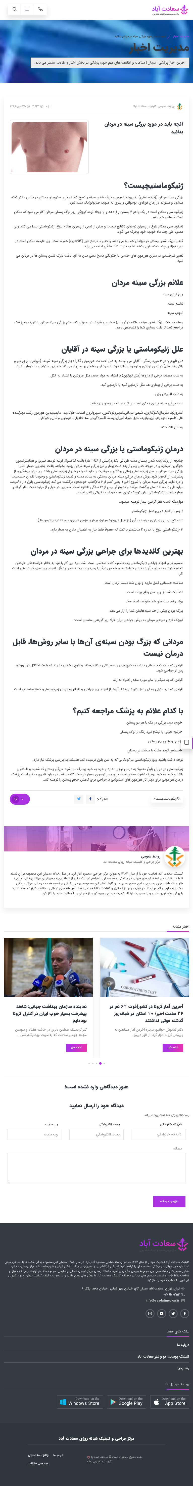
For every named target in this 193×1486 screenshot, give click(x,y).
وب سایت (51, 1124)
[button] (104, 1063)
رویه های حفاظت (39, 1463)
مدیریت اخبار (181, 36)
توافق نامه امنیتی (38, 1455)
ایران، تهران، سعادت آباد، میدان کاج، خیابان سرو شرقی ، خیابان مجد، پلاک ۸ (131, 1288)
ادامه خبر (173, 1047)
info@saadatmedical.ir (163, 1300)
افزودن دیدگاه (169, 1201)
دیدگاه (177, 1148)
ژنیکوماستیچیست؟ (165, 799)
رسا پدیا (183, 1368)
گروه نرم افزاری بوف (99, 1461)
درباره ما (183, 1345)
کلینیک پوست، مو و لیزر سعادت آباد (163, 1356)
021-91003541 (172, 1294)
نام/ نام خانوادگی (171, 1124)
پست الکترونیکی (109, 1124)
